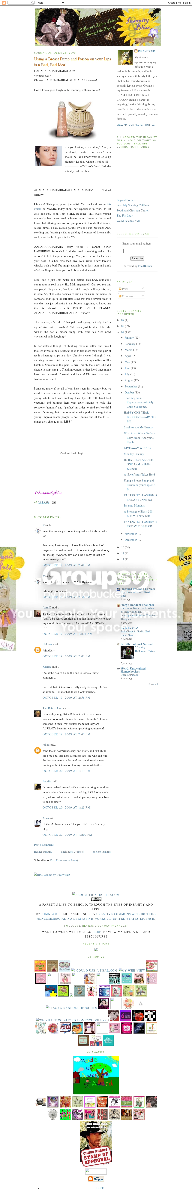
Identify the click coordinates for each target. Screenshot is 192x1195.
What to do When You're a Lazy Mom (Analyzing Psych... (139, 437)
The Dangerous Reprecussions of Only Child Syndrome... (138, 402)
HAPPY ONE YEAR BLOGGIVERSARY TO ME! (139, 416)
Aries (46, 818)
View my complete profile (136, 125)
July (127, 374)
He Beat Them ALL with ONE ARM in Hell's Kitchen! (138, 464)
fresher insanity (43, 851)
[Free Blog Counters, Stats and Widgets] (96, 949)
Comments (128, 296)
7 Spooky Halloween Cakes (145, 649)
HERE (96, 932)
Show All (153, 684)
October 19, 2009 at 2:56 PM (66, 697)
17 (123, 559)
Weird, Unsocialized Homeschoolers (133, 669)
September (131, 386)
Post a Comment (43, 844)
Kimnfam (50, 914)
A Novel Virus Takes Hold (139, 474)
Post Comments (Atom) (64, 860)
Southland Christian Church (133, 210)
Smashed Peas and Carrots (138, 589)
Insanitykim (146, 51)
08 (123, 326)
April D (47, 607)
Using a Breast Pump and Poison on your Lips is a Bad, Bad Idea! (72, 61)
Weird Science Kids (128, 221)
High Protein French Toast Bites (135, 593)
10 (123, 547)
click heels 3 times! (72, 851)
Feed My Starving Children (133, 205)
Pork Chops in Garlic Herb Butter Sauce (135, 633)
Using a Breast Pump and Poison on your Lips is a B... (139, 484)
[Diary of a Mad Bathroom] (150, 1020)
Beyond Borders (126, 200)
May (128, 362)
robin (46, 744)
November (131, 533)
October (130, 392)
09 (123, 332)
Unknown (48, 644)
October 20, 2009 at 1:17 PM (66, 771)
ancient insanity (102, 851)
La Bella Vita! (129, 628)
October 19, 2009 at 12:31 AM (68, 634)
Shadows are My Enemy (138, 427)
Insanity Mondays (134, 505)
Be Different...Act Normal (136, 644)
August (129, 380)
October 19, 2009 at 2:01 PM (66, 656)
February (130, 344)
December (131, 539)
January (130, 337)
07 (123, 320)
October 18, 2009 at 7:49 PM (66, 565)
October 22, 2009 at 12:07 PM (67, 834)
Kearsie (47, 666)
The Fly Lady (125, 215)
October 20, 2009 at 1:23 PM (66, 807)
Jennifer (47, 781)
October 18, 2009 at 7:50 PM (66, 597)
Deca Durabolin (129, 674)
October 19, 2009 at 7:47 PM (66, 734)
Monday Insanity (134, 454)
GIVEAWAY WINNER (137, 448)
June (128, 368)
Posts (124, 289)
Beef (99, 1188)
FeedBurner (145, 266)
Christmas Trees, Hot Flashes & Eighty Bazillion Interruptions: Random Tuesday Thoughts (138, 613)
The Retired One (52, 708)
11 (123, 553)
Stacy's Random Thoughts (137, 604)
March (129, 350)
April (128, 356)
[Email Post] (53, 502)
